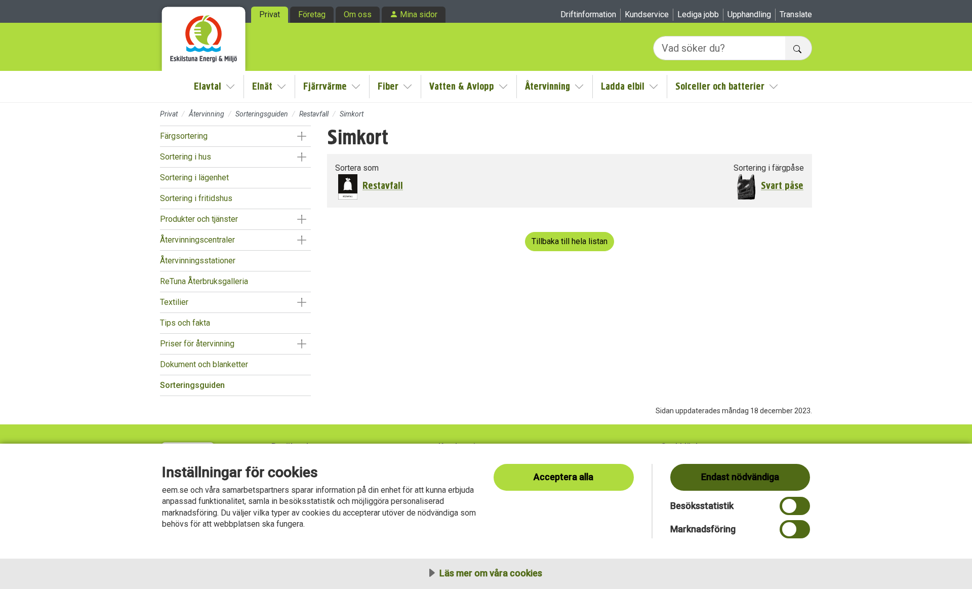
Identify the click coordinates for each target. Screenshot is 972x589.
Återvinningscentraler (197, 240)
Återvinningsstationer (197, 260)
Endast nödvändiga (740, 477)
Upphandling (749, 14)
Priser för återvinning (197, 343)
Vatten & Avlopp (461, 86)
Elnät (262, 86)
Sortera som (357, 168)
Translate (796, 14)
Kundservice (647, 14)
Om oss (358, 14)
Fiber (388, 86)
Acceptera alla (563, 477)
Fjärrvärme (325, 86)
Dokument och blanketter (204, 364)
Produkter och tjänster (199, 219)
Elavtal (207, 86)
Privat (269, 14)
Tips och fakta (185, 323)
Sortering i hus (185, 157)
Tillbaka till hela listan (570, 241)
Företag (312, 14)
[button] (301, 136)
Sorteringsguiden (261, 114)
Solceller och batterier (719, 86)
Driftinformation (588, 14)
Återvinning (547, 86)
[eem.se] (203, 35)
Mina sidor (418, 14)
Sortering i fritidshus (196, 198)
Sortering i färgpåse (769, 168)
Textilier (174, 302)
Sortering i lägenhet (194, 177)
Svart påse (782, 185)
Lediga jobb (698, 14)
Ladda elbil (622, 86)
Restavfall (314, 114)
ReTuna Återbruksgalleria (204, 281)
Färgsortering (184, 136)
